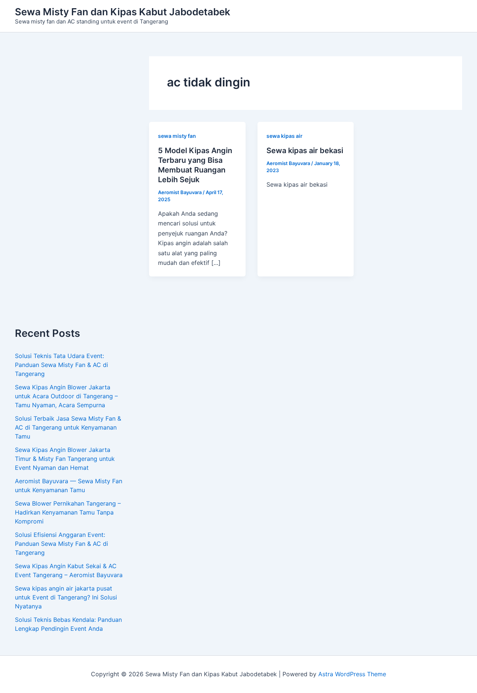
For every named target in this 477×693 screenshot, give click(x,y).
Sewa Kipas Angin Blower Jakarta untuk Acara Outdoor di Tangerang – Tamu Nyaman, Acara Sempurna (66, 396)
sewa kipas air (284, 136)
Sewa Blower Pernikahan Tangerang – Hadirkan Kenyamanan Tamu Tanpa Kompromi (68, 512)
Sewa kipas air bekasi (304, 150)
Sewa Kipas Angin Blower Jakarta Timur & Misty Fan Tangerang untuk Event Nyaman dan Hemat (65, 458)
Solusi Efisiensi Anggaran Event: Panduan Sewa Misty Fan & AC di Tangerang (61, 543)
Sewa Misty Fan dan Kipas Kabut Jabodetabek (122, 12)
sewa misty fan (177, 136)
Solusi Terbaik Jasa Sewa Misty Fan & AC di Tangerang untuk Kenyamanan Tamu (68, 427)
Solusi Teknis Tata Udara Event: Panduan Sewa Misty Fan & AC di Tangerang (61, 364)
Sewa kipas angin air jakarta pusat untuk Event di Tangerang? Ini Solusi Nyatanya (66, 597)
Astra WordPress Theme (352, 674)
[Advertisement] (71, 192)
